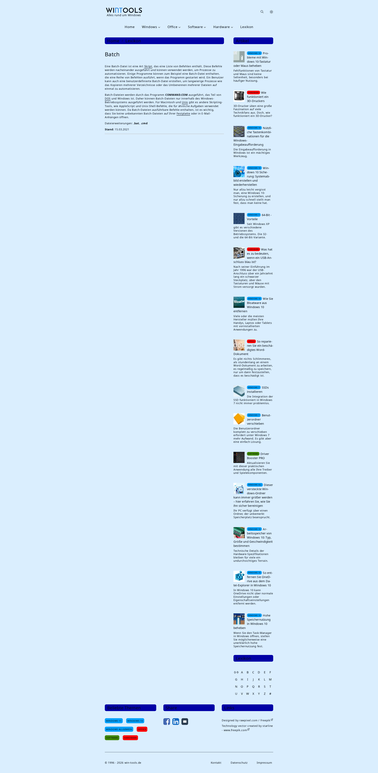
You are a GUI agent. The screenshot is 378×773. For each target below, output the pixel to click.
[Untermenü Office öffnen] (179, 27)
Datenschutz (239, 762)
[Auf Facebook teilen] (166, 722)
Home (130, 27)
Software (195, 27)
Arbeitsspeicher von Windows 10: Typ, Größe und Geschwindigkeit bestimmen (253, 537)
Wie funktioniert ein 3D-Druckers (257, 97)
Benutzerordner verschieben (259, 419)
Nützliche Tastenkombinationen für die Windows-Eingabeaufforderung (252, 136)
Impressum (264, 762)
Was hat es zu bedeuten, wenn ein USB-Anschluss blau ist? (252, 255)
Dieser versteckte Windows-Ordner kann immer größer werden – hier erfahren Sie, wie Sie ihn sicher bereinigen (253, 495)
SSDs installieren (258, 389)
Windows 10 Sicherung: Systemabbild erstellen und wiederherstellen (251, 176)
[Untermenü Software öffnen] (204, 27)
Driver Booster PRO (258, 456)
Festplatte (183, 113)
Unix (185, 102)
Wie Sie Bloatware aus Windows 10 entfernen (253, 305)
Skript (148, 66)
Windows (149, 27)
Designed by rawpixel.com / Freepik (246, 720)
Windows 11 (114, 720)
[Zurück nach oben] (370, 765)
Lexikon (246, 27)
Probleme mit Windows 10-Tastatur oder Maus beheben (252, 59)
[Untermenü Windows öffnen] (158, 27)
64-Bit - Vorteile (259, 217)
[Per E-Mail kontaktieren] (184, 722)
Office (172, 27)
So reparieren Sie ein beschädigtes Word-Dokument (253, 347)
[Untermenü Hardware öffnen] (231, 27)
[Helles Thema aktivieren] (271, 12)
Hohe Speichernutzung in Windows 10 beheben (252, 621)
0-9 (236, 672)
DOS (108, 98)
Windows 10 (135, 720)
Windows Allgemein (119, 729)
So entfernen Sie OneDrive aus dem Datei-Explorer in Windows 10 (253, 579)
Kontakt (216, 762)
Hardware (221, 27)
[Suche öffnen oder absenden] (262, 12)
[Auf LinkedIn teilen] (175, 722)
